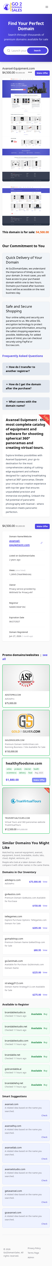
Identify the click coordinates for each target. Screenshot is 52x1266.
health (36, 769)
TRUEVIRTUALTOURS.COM (17, 818)
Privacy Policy (34, 1248)
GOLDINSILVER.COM (14, 740)
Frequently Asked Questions (22, 356)
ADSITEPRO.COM (13, 694)
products (18, 769)
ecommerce (11, 773)
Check (44, 1115)
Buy (45, 1014)
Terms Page (33, 1252)
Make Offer (42, 73)
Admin (31, 1257)
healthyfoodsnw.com (24, 763)
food (30, 773)
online (9, 769)
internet (27, 769)
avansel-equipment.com (19, 543)
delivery (22, 773)
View (45, 881)
